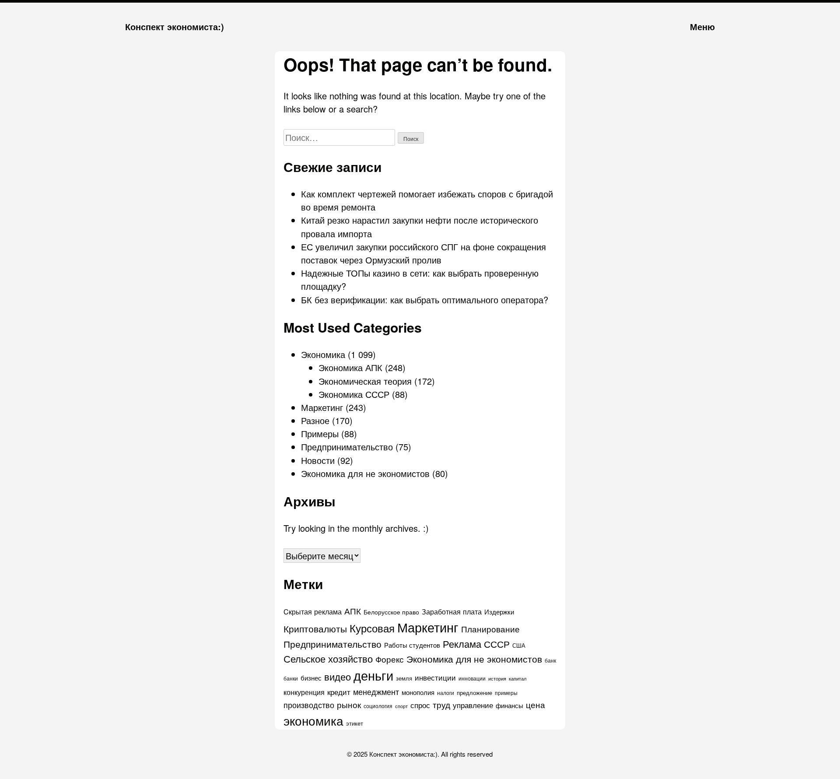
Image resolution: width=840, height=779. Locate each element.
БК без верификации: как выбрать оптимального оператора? (424, 299)
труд (441, 704)
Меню (702, 26)
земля (404, 678)
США (518, 645)
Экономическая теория (365, 381)
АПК (352, 611)
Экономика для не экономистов (365, 473)
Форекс (389, 659)
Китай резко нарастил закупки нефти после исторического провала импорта (419, 226)
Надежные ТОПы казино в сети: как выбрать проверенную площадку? (420, 279)
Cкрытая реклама (313, 611)
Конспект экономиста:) (174, 26)
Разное (315, 420)
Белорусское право (391, 611)
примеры (506, 693)
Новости (318, 460)
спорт (401, 706)
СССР (497, 643)
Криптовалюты (315, 628)
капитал (517, 678)
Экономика (323, 354)
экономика (313, 720)
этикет (354, 723)
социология (378, 705)
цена (535, 704)
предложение (474, 692)
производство (309, 704)
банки (291, 678)
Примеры (320, 433)
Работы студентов (412, 644)
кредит (338, 692)
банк (550, 660)
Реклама (462, 643)
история (497, 678)
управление (473, 704)
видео (337, 676)
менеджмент (376, 691)
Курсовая (372, 627)
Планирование (490, 629)
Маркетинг (322, 407)
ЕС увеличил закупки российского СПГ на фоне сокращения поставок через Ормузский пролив (423, 253)
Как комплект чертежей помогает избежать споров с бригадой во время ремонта (427, 200)
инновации (472, 678)
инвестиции (435, 677)
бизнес (311, 677)
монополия (418, 692)
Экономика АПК (350, 367)
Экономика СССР (353, 394)
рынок (349, 704)
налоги (445, 692)
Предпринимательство (347, 446)
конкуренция (304, 692)
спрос (420, 704)
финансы (509, 705)
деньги (373, 675)
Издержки (499, 611)
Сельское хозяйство (328, 658)
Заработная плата (452, 611)
